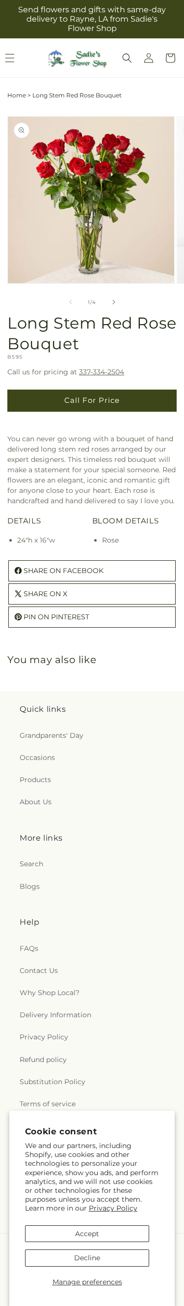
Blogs (30, 886)
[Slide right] (114, 302)
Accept (87, 1233)
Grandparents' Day (51, 735)
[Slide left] (70, 302)
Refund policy (43, 1059)
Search (31, 863)
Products (35, 779)
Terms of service (48, 1103)
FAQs (29, 948)
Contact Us (39, 970)
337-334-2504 (101, 371)
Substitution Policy (52, 1081)
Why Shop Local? (49, 992)
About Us (36, 801)
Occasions (37, 757)
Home (16, 95)
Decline (87, 1257)
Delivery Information (55, 1014)
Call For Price (92, 400)
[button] (127, 58)
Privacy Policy (113, 1208)
